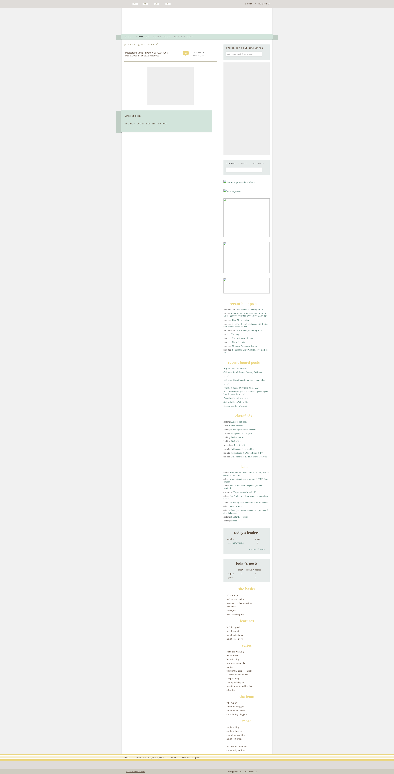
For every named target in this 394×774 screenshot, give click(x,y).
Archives (259, 163)
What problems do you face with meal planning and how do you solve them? (245, 393)
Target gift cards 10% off (244, 492)
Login (249, 4)
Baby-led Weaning (235, 651)
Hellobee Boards (151, 22)
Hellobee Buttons (234, 738)
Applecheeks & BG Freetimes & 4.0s (247, 452)
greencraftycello (236, 542)
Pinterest (151, 4)
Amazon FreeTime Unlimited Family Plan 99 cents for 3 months (246, 474)
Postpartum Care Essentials (239, 670)
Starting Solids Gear (236, 682)
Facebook (140, 4)
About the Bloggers (235, 706)
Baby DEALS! (235, 506)
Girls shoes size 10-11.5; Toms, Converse (249, 456)
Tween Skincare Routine (242, 338)
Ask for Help (232, 595)
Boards (144, 37)
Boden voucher (237, 437)
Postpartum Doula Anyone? (139, 52)
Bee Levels (231, 606)
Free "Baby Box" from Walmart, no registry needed (245, 497)
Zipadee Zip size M (239, 421)
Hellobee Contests (235, 638)
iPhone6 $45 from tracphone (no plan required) (242, 487)
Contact (173, 757)
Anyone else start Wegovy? (235, 405)
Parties (230, 666)
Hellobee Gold (233, 627)
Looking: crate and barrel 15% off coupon (249, 502)
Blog (128, 37)
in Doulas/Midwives (148, 56)
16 (186, 53)
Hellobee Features (235, 634)
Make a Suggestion (235, 598)
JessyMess (199, 53)
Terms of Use (140, 757)
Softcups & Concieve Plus (242, 448)
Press (197, 757)
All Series (231, 689)
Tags (244, 163)
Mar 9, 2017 (131, 55)
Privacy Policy (157, 757)
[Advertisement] (170, 86)
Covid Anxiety (238, 342)
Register (264, 4)
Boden (234, 520)
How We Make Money (237, 746)
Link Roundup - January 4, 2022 (250, 330)
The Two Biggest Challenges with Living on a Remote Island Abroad (245, 325)
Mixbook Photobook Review (244, 345)
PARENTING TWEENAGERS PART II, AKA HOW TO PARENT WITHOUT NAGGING (245, 314)
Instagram (163, 4)
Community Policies (236, 750)
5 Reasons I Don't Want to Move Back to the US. (245, 351)
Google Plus (125, 4)
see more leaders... (258, 549)
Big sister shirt (239, 444)
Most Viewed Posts (235, 614)
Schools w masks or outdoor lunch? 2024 (241, 387)
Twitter (130, 4)
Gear (190, 37)
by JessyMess (161, 53)
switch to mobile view (135, 771)
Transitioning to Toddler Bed (240, 686)
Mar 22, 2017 (199, 55)
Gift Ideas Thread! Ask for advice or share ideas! (244, 379)
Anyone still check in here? (235, 368)
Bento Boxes (232, 655)
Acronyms (231, 610)
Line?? (226, 376)
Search (231, 163)
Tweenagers (236, 334)
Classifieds (161, 37)
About (126, 757)
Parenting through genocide (235, 398)
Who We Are (232, 702)
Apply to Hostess (234, 730)
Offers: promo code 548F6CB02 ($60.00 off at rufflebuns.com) (245, 511)
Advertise (185, 757)
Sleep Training (233, 678)
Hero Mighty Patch (240, 319)
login (140, 124)
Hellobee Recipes (234, 630)
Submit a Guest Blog (236, 734)
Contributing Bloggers (237, 714)
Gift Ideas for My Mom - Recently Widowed (242, 372)
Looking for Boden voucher (243, 429)
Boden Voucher (236, 425)
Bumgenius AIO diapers (241, 433)
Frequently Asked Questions (239, 602)
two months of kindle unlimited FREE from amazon (245, 480)
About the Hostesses (236, 710)
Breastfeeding (233, 659)
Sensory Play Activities (237, 674)
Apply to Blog (233, 727)
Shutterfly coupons (239, 516)
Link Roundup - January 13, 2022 (250, 309)
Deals (178, 37)
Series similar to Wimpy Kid (236, 402)
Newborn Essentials (236, 662)
